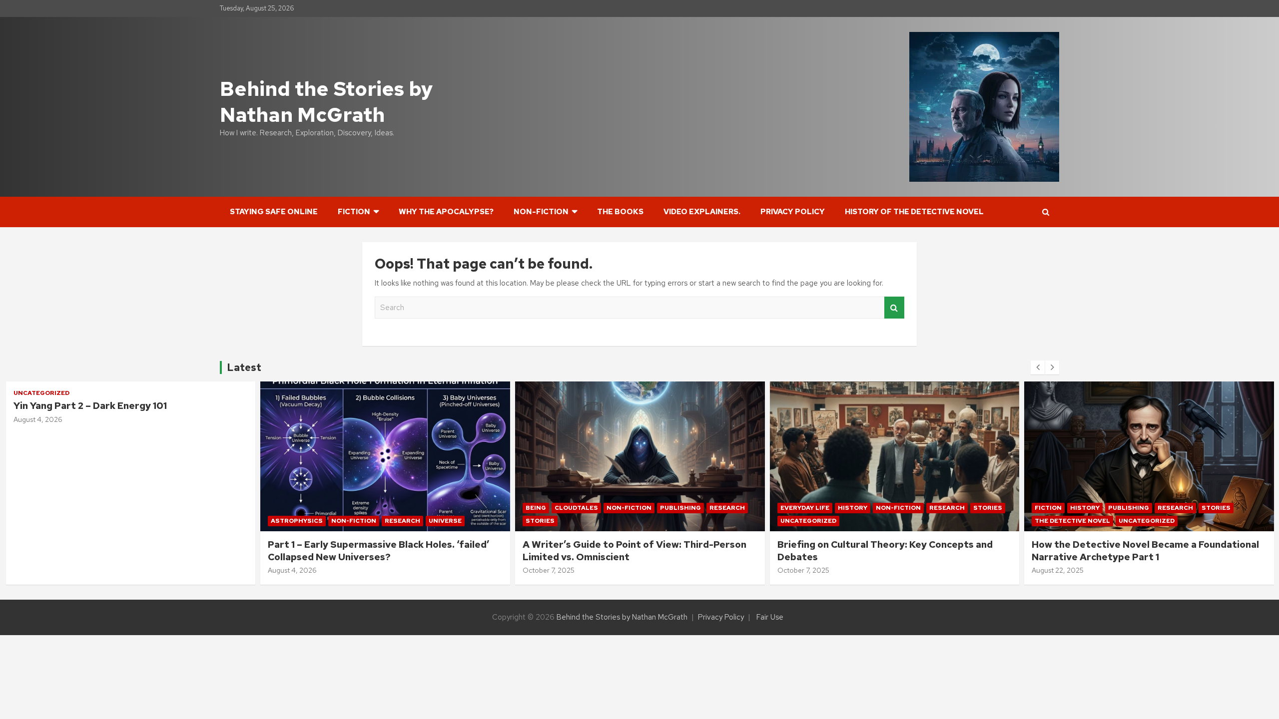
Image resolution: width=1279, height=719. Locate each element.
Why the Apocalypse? (446, 212)
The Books (620, 212)
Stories (540, 521)
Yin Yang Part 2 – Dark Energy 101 (90, 405)
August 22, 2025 (1058, 570)
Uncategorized (41, 393)
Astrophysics (297, 521)
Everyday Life (804, 508)
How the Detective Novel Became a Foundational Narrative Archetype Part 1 (1145, 550)
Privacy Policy (792, 212)
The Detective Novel (1072, 521)
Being (536, 508)
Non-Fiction (541, 212)
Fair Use (769, 617)
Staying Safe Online (274, 212)
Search (894, 308)
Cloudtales (576, 508)
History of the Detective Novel (914, 212)
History (852, 508)
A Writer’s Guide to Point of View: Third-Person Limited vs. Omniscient (634, 550)
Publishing (680, 508)
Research (402, 521)
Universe (445, 521)
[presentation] (1038, 367)
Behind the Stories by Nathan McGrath (326, 101)
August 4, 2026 (37, 419)
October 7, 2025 (549, 570)
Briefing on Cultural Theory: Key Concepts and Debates (885, 550)
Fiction (354, 212)
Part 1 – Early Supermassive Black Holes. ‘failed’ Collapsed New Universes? (378, 550)
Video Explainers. (701, 212)
